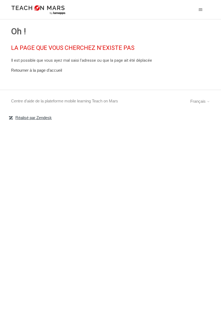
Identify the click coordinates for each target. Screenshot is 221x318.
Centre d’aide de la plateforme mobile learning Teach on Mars (64, 101)
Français (198, 101)
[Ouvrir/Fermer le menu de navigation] (200, 9)
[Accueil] (38, 10)
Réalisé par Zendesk (33, 117)
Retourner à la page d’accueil (36, 70)
